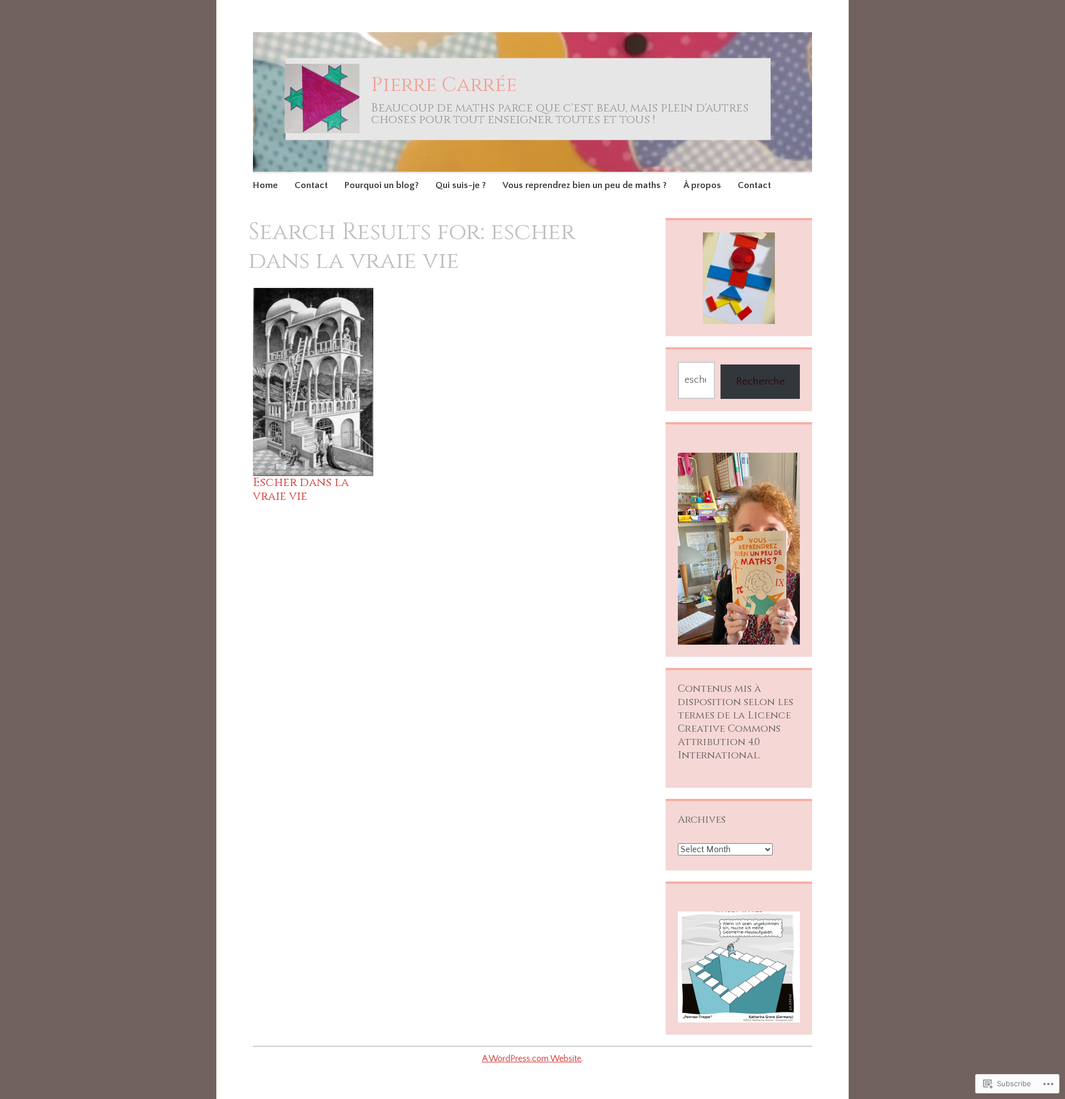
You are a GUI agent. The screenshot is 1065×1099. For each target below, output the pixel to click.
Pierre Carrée (444, 85)
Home (265, 185)
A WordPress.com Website (531, 1058)
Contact (311, 185)
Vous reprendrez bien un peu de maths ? (585, 185)
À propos (702, 185)
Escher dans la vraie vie (301, 489)
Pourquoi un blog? (381, 185)
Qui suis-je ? (460, 185)
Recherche (760, 381)
